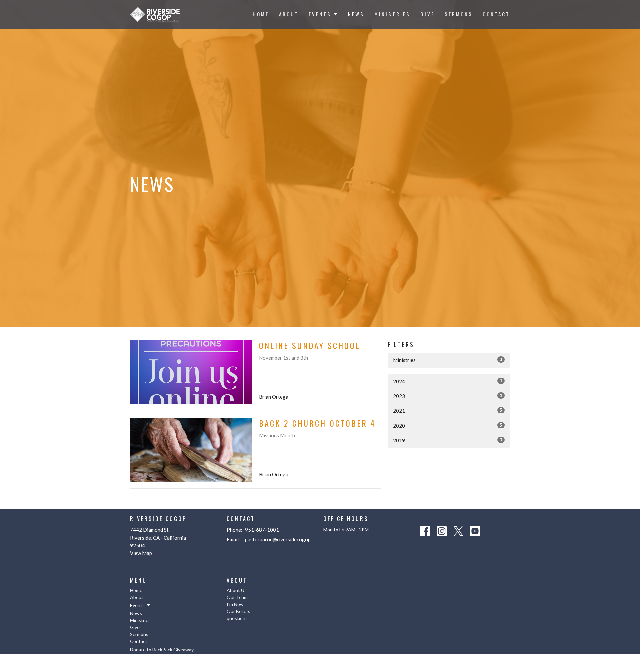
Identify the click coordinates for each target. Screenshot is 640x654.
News (356, 14)
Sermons (459, 14)
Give (427, 14)
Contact (496, 14)
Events (320, 14)
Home (261, 14)
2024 (447, 381)
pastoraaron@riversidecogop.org (281, 539)
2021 (447, 410)
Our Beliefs (238, 611)
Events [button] (137, 605)
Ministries (392, 14)
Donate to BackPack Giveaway (162, 649)
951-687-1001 (262, 530)
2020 (447, 425)
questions (237, 618)
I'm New (235, 604)
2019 (447, 440)
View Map (141, 553)
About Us (237, 590)
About (289, 14)
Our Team (237, 597)
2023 (447, 396)
